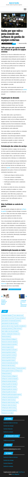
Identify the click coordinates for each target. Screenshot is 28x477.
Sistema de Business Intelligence (9, 339)
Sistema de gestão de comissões (9, 349)
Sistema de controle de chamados (9, 342)
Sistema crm (16, 334)
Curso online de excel (18, 315)
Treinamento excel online (7, 413)
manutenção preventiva (7, 328)
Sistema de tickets (21, 368)
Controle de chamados (7, 315)
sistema (25, 89)
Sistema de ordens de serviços (8, 368)
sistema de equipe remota (7, 347)
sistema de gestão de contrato (9, 352)
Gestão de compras (8, 432)
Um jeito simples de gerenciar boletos (4, 302)
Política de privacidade (9, 440)
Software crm (19, 371)
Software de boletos (6, 373)
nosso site (3, 283)
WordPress (21, 472)
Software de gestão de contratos (9, 389)
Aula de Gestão (14, 3)
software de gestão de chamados (9, 384)
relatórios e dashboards (7, 334)
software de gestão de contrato (9, 386)
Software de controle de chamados (10, 378)
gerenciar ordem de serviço (8, 326)
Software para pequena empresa (9, 410)
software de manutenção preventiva (10, 397)
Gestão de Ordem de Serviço (15, 289)
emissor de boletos (20, 318)
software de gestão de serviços (9, 392)
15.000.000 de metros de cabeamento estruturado (23, 303)
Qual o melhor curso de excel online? (10, 331)
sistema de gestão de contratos (9, 355)
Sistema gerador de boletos (8, 371)
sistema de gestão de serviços (8, 357)
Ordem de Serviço (17, 328)
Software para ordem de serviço (9, 407)
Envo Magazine (15, 474)
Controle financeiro (8, 429)
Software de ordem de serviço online (10, 402)
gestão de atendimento (20, 326)
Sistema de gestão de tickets (8, 360)
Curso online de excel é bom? (8, 318)
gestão (8, 167)
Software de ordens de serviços (9, 405)
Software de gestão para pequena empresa (11, 394)
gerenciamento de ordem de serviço (10, 323)
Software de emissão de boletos (9, 381)
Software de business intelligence (9, 376)
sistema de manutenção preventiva (9, 363)
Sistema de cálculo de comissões (9, 344)
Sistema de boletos (6, 336)
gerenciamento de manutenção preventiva (11, 320)
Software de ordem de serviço (8, 400)
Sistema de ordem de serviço (8, 365)
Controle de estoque (8, 426)
